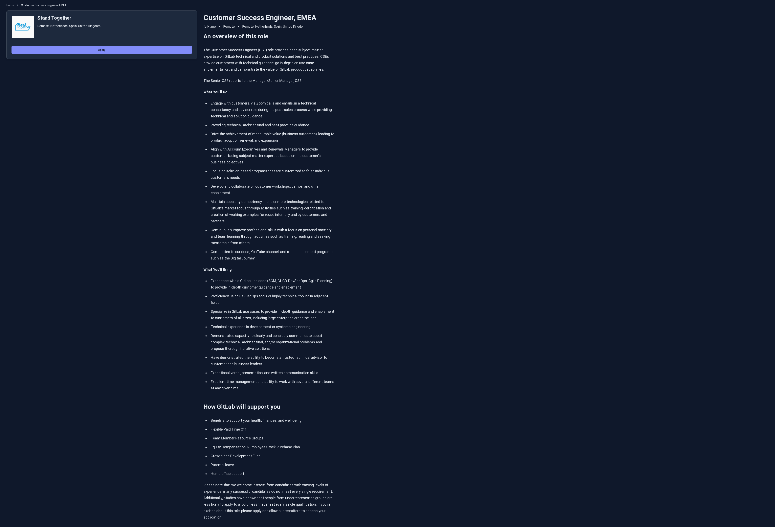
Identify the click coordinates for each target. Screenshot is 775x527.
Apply (101, 49)
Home (10, 5)
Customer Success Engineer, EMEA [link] (44, 5)
